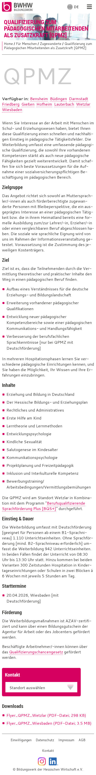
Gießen (27, 104)
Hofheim (44, 104)
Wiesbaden (12, 109)
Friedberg (10, 104)
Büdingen (58, 98)
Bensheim (39, 98)
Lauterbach (64, 104)
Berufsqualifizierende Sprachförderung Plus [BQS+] (43, 505)
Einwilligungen (21, 740)
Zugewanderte (50, 44)
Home (8, 44)
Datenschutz (45, 740)
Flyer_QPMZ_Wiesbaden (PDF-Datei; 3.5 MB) (49, 723)
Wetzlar (83, 104)
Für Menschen (26, 44)
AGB (82, 740)
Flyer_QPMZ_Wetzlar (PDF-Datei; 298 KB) (46, 715)
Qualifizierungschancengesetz (36, 652)
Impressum (66, 740)
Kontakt (48, 751)
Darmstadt (78, 98)
